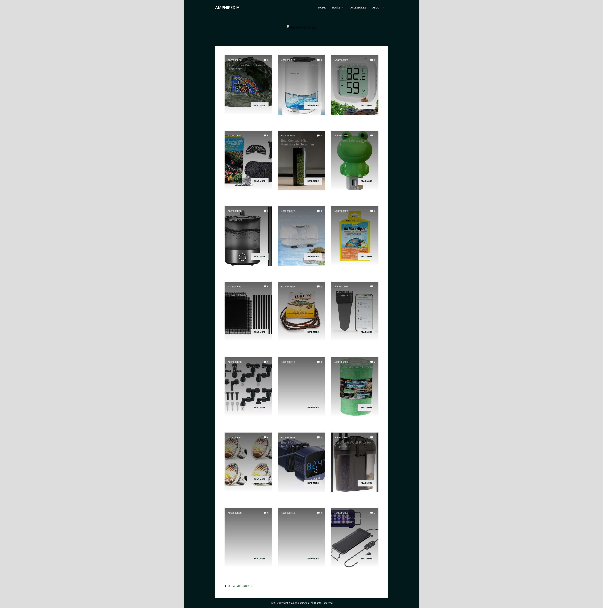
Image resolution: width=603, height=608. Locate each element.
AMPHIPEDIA (227, 8)
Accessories (358, 8)
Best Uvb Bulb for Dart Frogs (247, 442)
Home (322, 8)
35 (239, 585)
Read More (259, 105)
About (376, 8)
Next (248, 585)
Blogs (336, 8)
